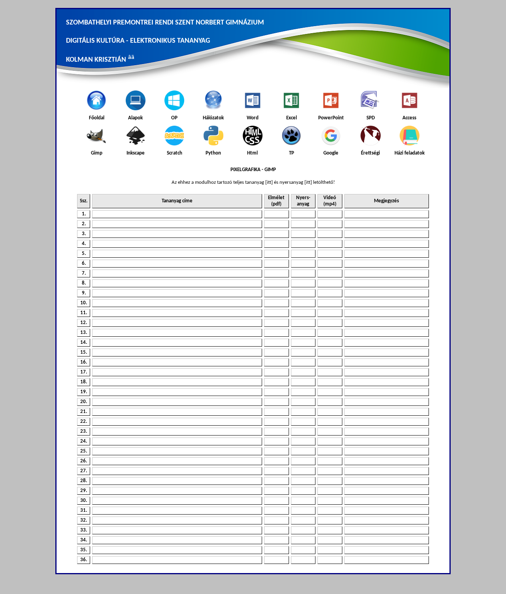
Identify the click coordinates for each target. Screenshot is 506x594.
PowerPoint (331, 118)
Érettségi (370, 153)
